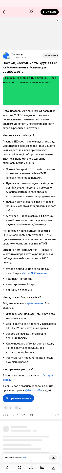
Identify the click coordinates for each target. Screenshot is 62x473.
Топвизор (17, 54)
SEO (13, 57)
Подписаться (51, 55)
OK (53, 457)
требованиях (35, 303)
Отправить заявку (18, 398)
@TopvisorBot (34, 390)
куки (23, 457)
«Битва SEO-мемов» (34, 273)
